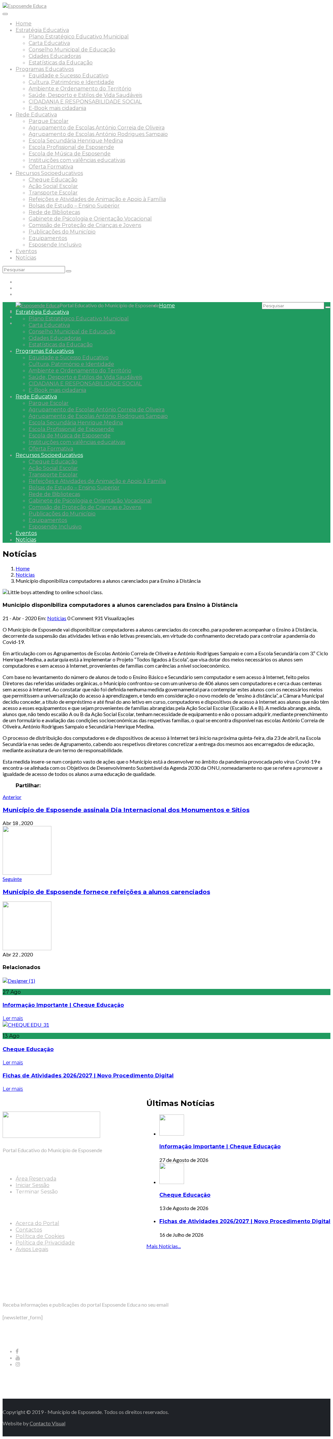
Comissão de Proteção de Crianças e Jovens (85, 225)
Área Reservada (36, 1179)
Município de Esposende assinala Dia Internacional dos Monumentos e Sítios (126, 810)
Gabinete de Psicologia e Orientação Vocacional (90, 219)
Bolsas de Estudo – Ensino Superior (74, 206)
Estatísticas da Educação (61, 63)
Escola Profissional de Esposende (71, 147)
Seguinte (12, 879)
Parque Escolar (49, 121)
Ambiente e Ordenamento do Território (80, 89)
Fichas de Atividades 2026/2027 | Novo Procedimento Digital (88, 1076)
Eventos (26, 251)
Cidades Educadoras (55, 56)
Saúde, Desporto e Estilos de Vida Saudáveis (85, 95)
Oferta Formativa (51, 167)
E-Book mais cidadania (57, 108)
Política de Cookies (40, 1236)
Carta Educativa (49, 43)
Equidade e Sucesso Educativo (69, 76)
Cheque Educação (53, 180)
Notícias (26, 258)
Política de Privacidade (45, 1243)
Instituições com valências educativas (77, 160)
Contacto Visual (47, 1423)
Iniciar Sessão (32, 1185)
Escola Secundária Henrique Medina (76, 141)
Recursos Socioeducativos (49, 173)
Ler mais (13, 1018)
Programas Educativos (45, 69)
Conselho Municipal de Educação (72, 50)
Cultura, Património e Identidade (71, 82)
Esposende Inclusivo (55, 245)
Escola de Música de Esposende (70, 154)
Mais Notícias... (163, 1246)
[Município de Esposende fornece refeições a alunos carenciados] (27, 948)
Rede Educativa (36, 115)
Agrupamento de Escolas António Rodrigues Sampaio (98, 134)
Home (24, 23)
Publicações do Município (62, 232)
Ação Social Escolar (53, 186)
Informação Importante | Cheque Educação (63, 1005)
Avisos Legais (32, 1249)
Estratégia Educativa (42, 30)
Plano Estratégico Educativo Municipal (79, 36)
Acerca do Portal (37, 1223)
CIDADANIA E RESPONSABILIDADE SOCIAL (85, 102)
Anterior (12, 797)
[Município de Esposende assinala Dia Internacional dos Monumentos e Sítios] (27, 873)
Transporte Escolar (53, 193)
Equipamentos (48, 238)
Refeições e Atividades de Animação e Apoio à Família (97, 199)
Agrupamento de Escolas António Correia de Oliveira (97, 128)
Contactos (29, 1230)
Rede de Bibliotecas (54, 212)
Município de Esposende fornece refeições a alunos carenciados (106, 892)
